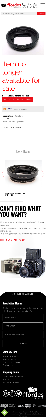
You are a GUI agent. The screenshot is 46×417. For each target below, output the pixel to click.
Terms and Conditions (13, 376)
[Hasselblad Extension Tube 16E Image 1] (23, 39)
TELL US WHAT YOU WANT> (12, 240)
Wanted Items (9, 359)
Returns (6, 379)
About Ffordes (9, 356)
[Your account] (24, 4)
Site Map (39, 412)
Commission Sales (11, 362)
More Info (19, 116)
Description (8, 116)
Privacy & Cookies (11, 382)
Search (41, 14)
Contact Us (8, 365)
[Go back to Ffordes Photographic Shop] (11, 5)
